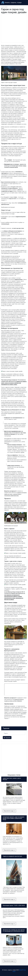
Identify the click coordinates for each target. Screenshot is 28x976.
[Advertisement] (14, 29)
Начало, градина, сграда (12, 2)
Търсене (7, 737)
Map (20, 970)
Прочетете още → (9, 811)
